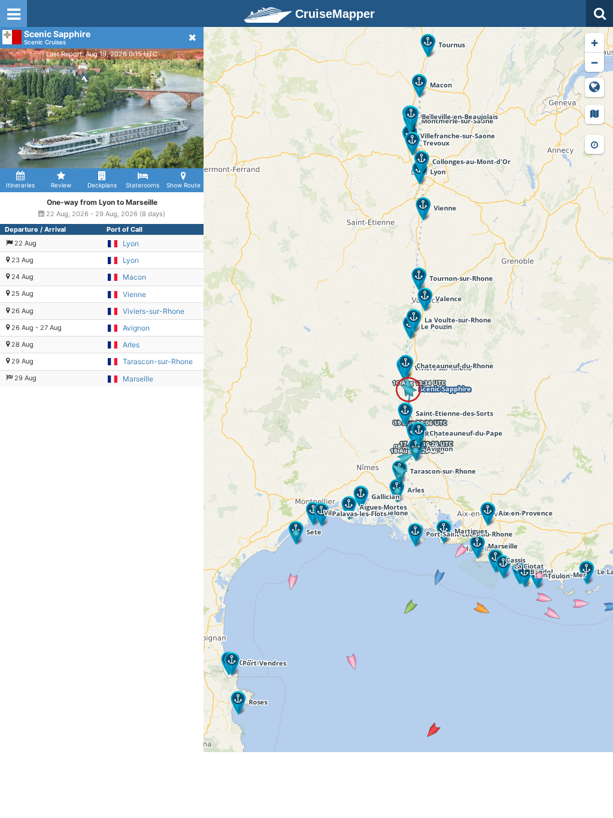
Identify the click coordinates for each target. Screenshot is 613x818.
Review (61, 185)
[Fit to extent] (594, 87)
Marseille (138, 378)
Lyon (131, 243)
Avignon (136, 327)
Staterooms (142, 185)
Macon (134, 276)
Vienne (134, 294)
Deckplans (102, 185)
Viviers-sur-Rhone (153, 311)
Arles (131, 344)
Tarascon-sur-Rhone (158, 361)
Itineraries (20, 185)
